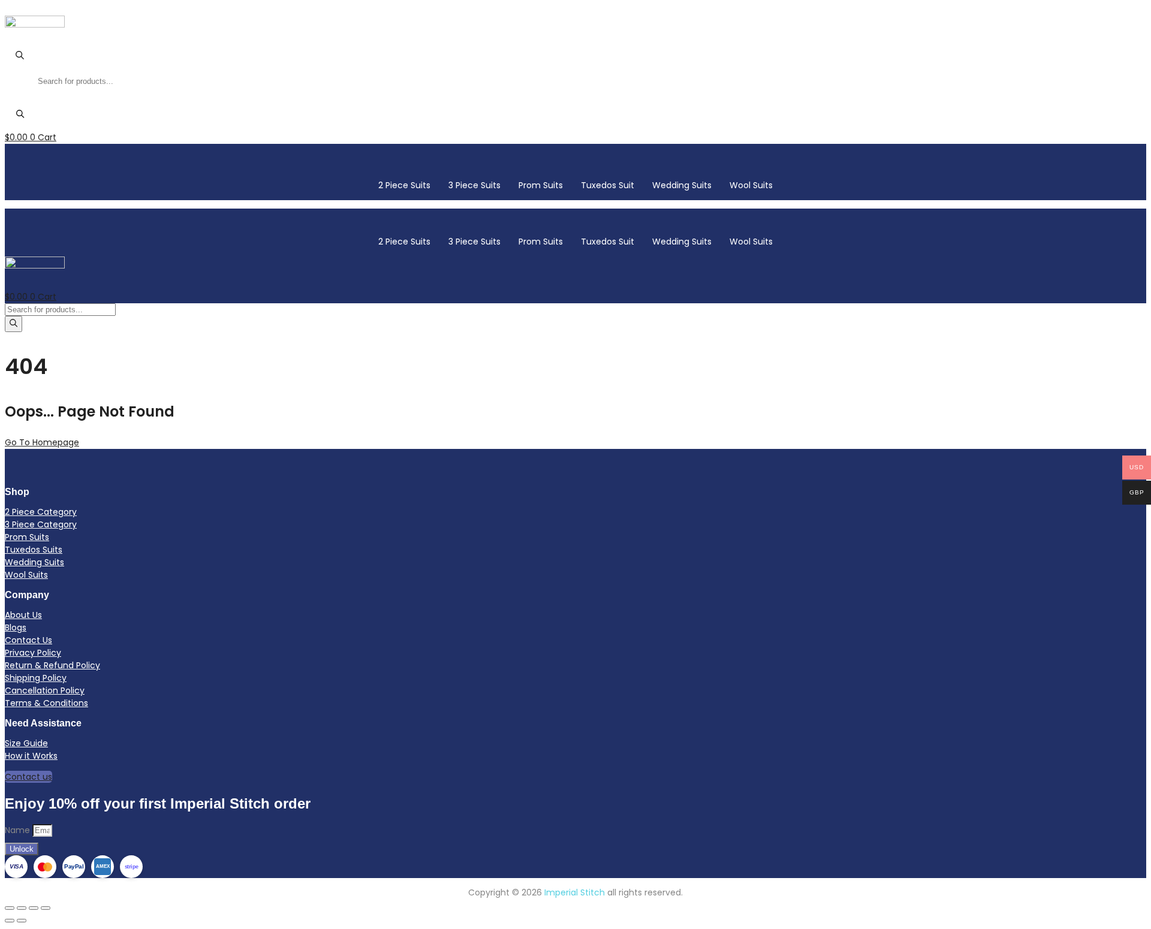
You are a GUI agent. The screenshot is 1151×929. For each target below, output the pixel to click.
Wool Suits (751, 185)
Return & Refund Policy (52, 665)
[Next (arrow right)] (21, 920)
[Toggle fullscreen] (21, 908)
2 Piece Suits (404, 185)
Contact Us (28, 640)
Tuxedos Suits (33, 550)
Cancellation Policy (45, 690)
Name (18, 830)
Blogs (15, 628)
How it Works (31, 756)
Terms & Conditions (46, 703)
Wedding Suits (682, 185)
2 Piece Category (41, 512)
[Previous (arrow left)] (9, 920)
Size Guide (26, 743)
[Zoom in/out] (9, 908)
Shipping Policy (36, 678)
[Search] (20, 114)
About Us (23, 615)
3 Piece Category (41, 524)
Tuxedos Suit (607, 185)
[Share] (33, 908)
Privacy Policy (33, 653)
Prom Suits (541, 185)
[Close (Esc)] (45, 908)
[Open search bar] (20, 58)
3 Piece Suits (474, 185)
